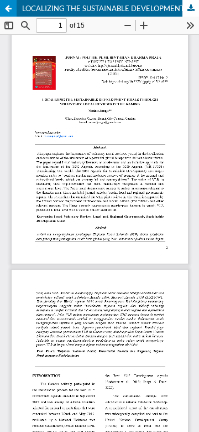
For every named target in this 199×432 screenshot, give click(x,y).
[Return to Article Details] (8, 8)
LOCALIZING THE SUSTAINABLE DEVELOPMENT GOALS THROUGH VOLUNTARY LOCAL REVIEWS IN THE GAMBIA (110, 8)
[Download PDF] (190, 8)
